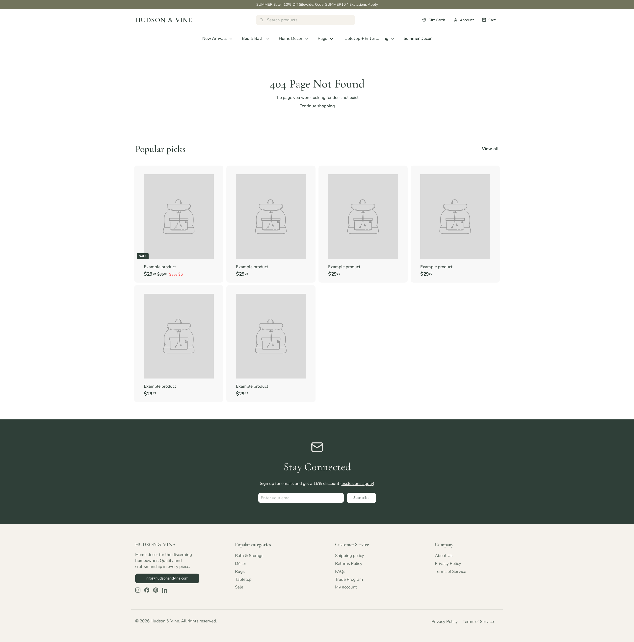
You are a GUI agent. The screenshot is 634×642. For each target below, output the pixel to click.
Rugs (322, 38)
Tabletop (243, 579)
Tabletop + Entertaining (365, 38)
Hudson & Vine (163, 20)
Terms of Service (450, 571)
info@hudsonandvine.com (167, 578)
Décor (240, 563)
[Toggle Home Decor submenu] (306, 38)
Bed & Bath (253, 38)
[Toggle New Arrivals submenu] (231, 38)
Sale (239, 587)
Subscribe (361, 497)
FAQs (340, 571)
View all (490, 149)
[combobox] (305, 20)
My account (346, 587)
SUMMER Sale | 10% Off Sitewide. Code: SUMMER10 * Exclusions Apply (317, 4)
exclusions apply (357, 483)
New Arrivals (214, 38)
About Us (443, 555)
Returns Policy (348, 563)
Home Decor (290, 38)
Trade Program (349, 579)
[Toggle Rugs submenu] (331, 38)
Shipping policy (349, 555)
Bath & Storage (249, 555)
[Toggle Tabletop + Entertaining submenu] (392, 38)
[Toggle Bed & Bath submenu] (267, 38)
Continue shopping (317, 106)
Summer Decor (418, 38)
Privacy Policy (448, 563)
